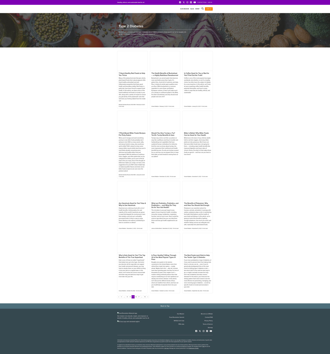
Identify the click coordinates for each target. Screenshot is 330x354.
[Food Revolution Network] (127, 313)
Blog (192, 9)
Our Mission (184, 9)
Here (203, 346)
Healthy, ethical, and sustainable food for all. (131, 2)
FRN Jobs (181, 324)
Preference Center (194, 348)
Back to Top (165, 306)
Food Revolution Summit (176, 317)
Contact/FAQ (201, 2)
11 (144, 297)
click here (166, 348)
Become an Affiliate (207, 314)
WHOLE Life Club (179, 321)
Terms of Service (208, 324)
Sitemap (210, 327)
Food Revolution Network (125, 9)
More (197, 9)
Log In (210, 2)
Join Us (208, 9)
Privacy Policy (208, 321)
